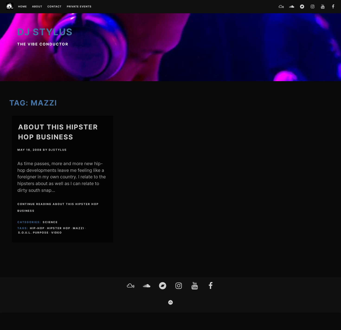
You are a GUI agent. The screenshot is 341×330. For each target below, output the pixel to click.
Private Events (79, 6)
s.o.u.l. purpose (33, 232)
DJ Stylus (45, 32)
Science (50, 222)
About (37, 6)
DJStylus (58, 149)
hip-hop (37, 228)
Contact (54, 6)
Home (22, 6)
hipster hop (58, 228)
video (56, 232)
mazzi (78, 228)
